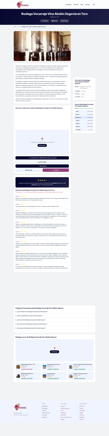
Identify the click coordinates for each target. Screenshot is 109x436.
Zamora (83, 94)
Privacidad (44, 408)
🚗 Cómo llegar (42, 162)
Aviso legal (44, 406)
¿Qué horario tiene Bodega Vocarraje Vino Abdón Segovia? (31, 320)
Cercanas (87, 4)
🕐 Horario (54, 21)
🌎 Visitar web (28, 170)
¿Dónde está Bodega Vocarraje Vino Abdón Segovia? (30, 315)
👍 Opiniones (64, 21)
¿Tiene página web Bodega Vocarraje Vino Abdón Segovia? (31, 328)
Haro (62, 410)
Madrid (62, 419)
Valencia (81, 415)
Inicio (15, 26)
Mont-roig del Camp (66, 417)
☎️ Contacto (44, 21)
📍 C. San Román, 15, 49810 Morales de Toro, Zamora (42, 158)
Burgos (81, 413)
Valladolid (63, 413)
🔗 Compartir (55, 170)
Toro (19, 26)
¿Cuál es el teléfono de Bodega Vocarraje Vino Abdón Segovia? (32, 311)
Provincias (76, 4)
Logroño (63, 406)
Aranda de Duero (65, 408)
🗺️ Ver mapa (42, 145)
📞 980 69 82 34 (42, 166)
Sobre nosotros (46, 413)
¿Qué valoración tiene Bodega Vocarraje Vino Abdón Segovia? (32, 324)
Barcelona (63, 415)
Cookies (44, 410)
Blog (82, 4)
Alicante (81, 419)
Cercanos (44, 417)
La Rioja (81, 408)
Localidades (68, 4)
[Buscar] (93, 4)
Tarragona (82, 410)
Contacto (44, 415)
